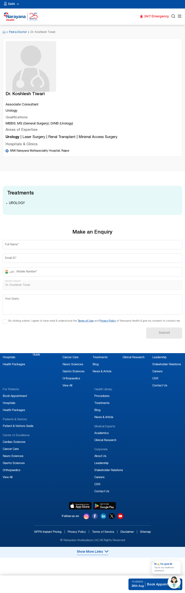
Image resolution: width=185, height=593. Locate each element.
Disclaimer (128, 532)
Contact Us (159, 385)
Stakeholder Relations (166, 364)
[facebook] (95, 518)
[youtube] (120, 518)
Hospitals (9, 357)
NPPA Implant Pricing (49, 532)
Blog (95, 364)
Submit (164, 333)
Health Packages (14, 364)
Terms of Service (105, 532)
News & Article (101, 371)
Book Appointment (15, 350)
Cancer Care (71, 357)
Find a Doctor (18, 32)
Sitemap (145, 532)
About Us (158, 350)
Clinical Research (133, 357)
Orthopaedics (71, 378)
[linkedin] (103, 518)
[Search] (173, 16)
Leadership (159, 357)
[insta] (86, 517)
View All (67, 385)
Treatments (100, 357)
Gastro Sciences (74, 371)
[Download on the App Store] (80, 506)
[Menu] (179, 16)
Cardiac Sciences (74, 350)
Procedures (100, 350)
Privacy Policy (108, 321)
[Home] (21, 16)
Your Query (12, 299)
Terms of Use (86, 321)
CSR (155, 378)
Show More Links (90, 552)
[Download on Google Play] (104, 506)
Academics (129, 350)
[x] (112, 518)
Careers (157, 371)
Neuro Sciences (73, 364)
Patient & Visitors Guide (18, 426)
